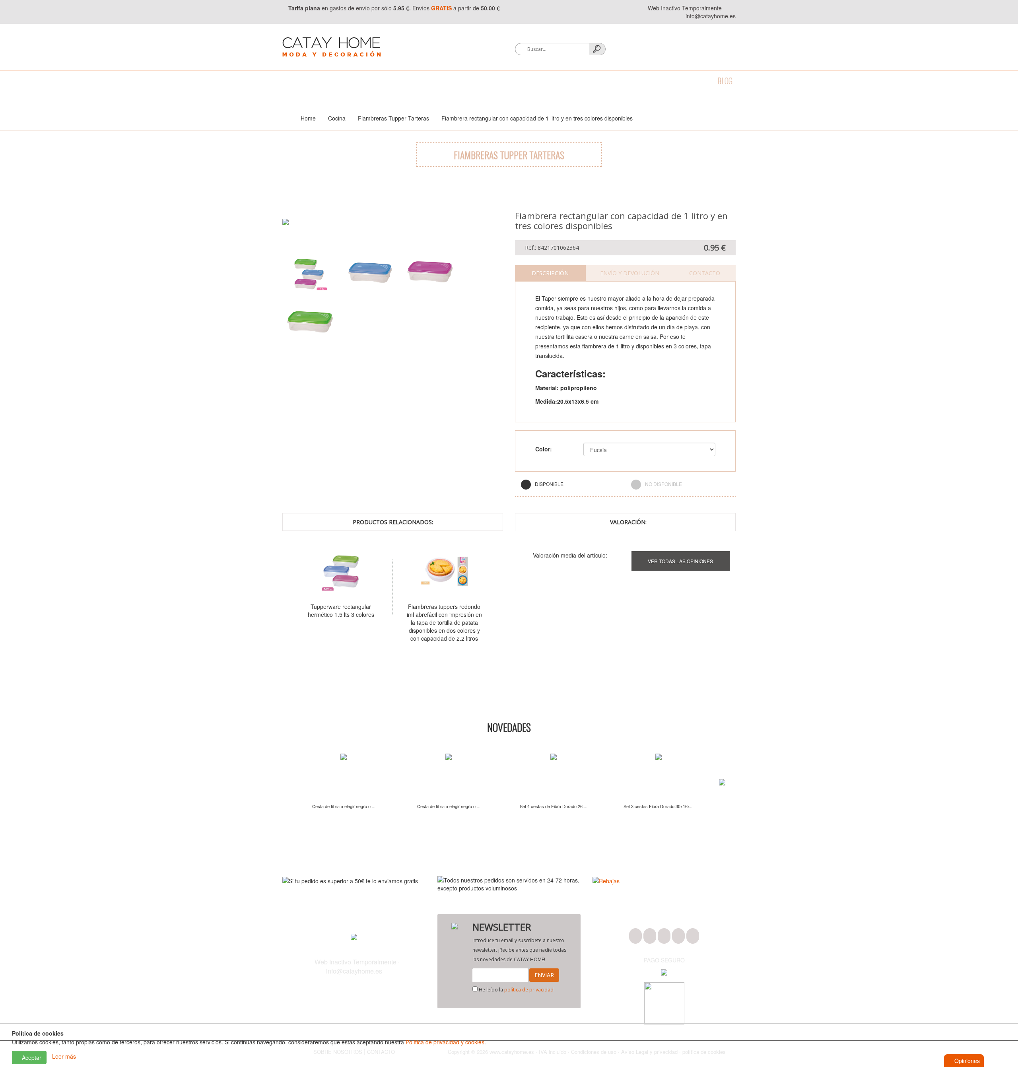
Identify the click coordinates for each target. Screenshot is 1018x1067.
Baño (321, 81)
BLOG (724, 81)
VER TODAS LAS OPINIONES (680, 561)
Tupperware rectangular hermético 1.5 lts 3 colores (341, 610)
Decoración (430, 81)
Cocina (354, 81)
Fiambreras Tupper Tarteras (393, 118)
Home (308, 118)
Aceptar (30, 1057)
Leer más (64, 1057)
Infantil (619, 81)
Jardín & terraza (564, 81)
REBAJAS (691, 81)
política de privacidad (529, 989)
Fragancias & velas (493, 81)
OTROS (655, 81)
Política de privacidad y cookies (445, 1042)
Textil (388, 81)
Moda (291, 81)
